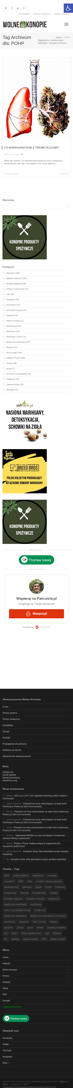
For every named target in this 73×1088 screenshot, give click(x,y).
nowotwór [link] (24, 921)
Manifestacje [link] (11, 326)
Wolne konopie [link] (10, 969)
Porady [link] (9, 363)
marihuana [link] (35, 904)
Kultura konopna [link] (13, 321)
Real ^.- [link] (6, 1063)
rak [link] (5, 933)
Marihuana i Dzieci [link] (14, 337)
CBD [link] (20, 881)
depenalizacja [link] (11, 887)
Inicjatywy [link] (10, 299)
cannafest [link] (9, 881)
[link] (68, 8)
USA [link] (44, 939)
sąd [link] (47, 933)
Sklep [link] (5, 988)
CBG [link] (29, 881)
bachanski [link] (38, 875)
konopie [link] (54, 893)
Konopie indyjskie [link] (13, 898)
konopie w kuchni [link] (35, 898)
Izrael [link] (48, 887)
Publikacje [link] (10, 379)
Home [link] (6, 957)
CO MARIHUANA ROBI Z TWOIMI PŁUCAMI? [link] (31, 147)
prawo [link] (9, 368)
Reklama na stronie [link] (12, 750)
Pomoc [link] (6, 976)
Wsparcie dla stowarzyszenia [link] (17, 756)
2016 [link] (6, 875)
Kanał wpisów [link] (9, 775)
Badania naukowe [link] (11, 154)
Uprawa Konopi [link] (12, 384)
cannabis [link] (52, 875)
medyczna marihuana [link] (15, 916)
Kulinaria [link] (10, 315)
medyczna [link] (40, 910)
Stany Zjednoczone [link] (31, 933)
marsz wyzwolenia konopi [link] (17, 910)
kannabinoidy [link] (39, 893)
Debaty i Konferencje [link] (15, 289)
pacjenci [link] (8, 927)
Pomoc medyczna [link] (42, 14)
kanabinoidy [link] (10, 893)
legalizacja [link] (53, 898)
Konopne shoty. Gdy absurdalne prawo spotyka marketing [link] (38, 859)
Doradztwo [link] (24, 14)
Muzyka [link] (9, 347)
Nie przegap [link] (11, 353)
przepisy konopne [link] (56, 927)
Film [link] (8, 294)
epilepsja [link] (26, 887)
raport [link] (14, 933)
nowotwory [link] (9, 921)
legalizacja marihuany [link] (15, 904)
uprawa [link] (15, 939)
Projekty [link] (6, 982)
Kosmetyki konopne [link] (14, 310)
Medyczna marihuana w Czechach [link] (48, 916)
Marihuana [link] (10, 331)
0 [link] (20, 154)
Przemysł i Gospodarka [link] (16, 374)
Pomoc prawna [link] (61, 14)
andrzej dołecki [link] (21, 875)
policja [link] (20, 927)
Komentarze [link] (11, 305)
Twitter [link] (6, 1044)
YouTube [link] (7, 1050)
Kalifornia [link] (60, 887)
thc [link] (5, 939)
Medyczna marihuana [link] (15, 342)
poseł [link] (30, 927)
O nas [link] (5, 707)
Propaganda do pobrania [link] (15, 744)
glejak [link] (38, 887)
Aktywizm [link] (10, 273)
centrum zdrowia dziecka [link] (49, 881)
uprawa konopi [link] (30, 939)
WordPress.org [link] (10, 780)
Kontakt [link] (6, 737)
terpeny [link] (57, 933)
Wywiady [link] (10, 390)
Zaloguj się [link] (8, 772)
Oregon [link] (53, 921)
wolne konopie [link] (57, 939)
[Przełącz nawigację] (66, 24)
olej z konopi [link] (39, 921)
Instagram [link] (7, 1056)
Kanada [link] (24, 893)
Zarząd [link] (6, 731)
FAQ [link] (5, 994)
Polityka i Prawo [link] (13, 358)
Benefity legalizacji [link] (14, 284)
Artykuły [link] (6, 963)
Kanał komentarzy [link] (11, 777)
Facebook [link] (7, 1038)
